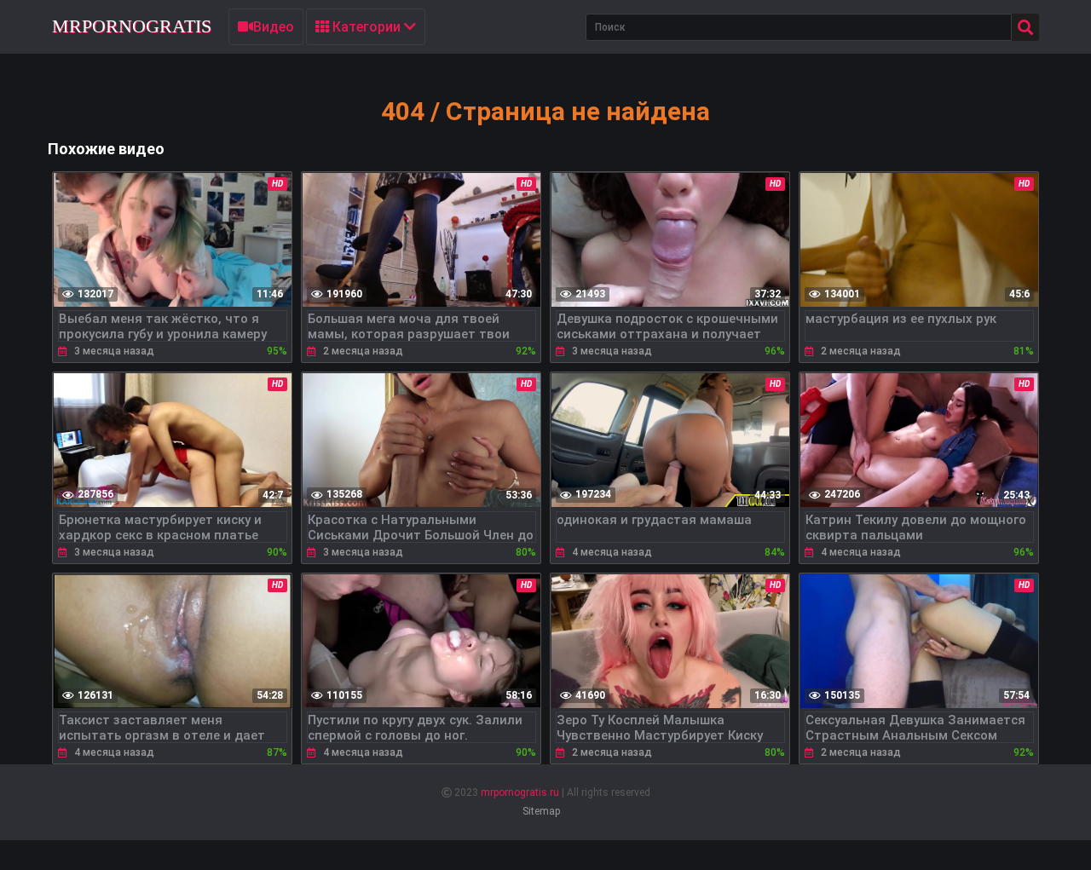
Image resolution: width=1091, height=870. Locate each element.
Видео (273, 27)
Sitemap (541, 811)
